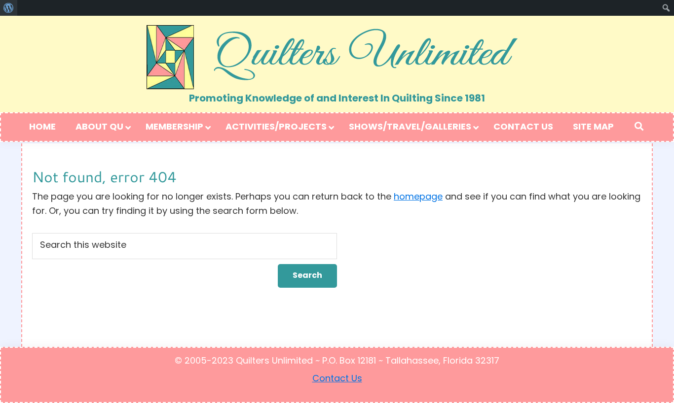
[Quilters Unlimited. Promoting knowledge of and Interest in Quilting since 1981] (337, 53)
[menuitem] (8, 8)
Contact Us (337, 379)
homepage (418, 197)
